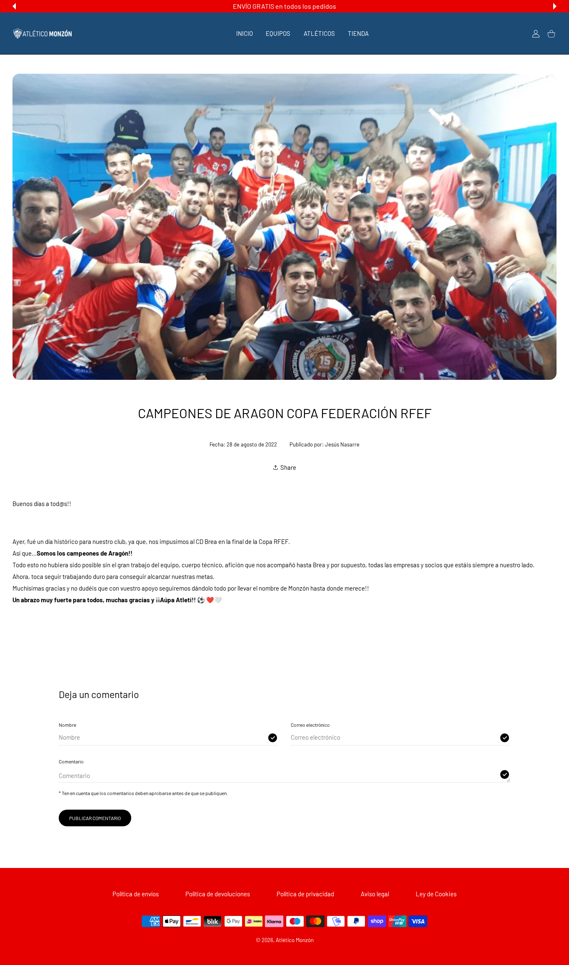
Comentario (71, 761)
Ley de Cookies (436, 894)
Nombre (67, 725)
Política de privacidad (305, 894)
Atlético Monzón (295, 940)
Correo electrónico (310, 725)
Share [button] (288, 467)
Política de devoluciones (217, 894)
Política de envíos (135, 894)
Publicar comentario (95, 818)
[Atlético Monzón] (42, 33)
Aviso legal (375, 894)
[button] (14, 6)
